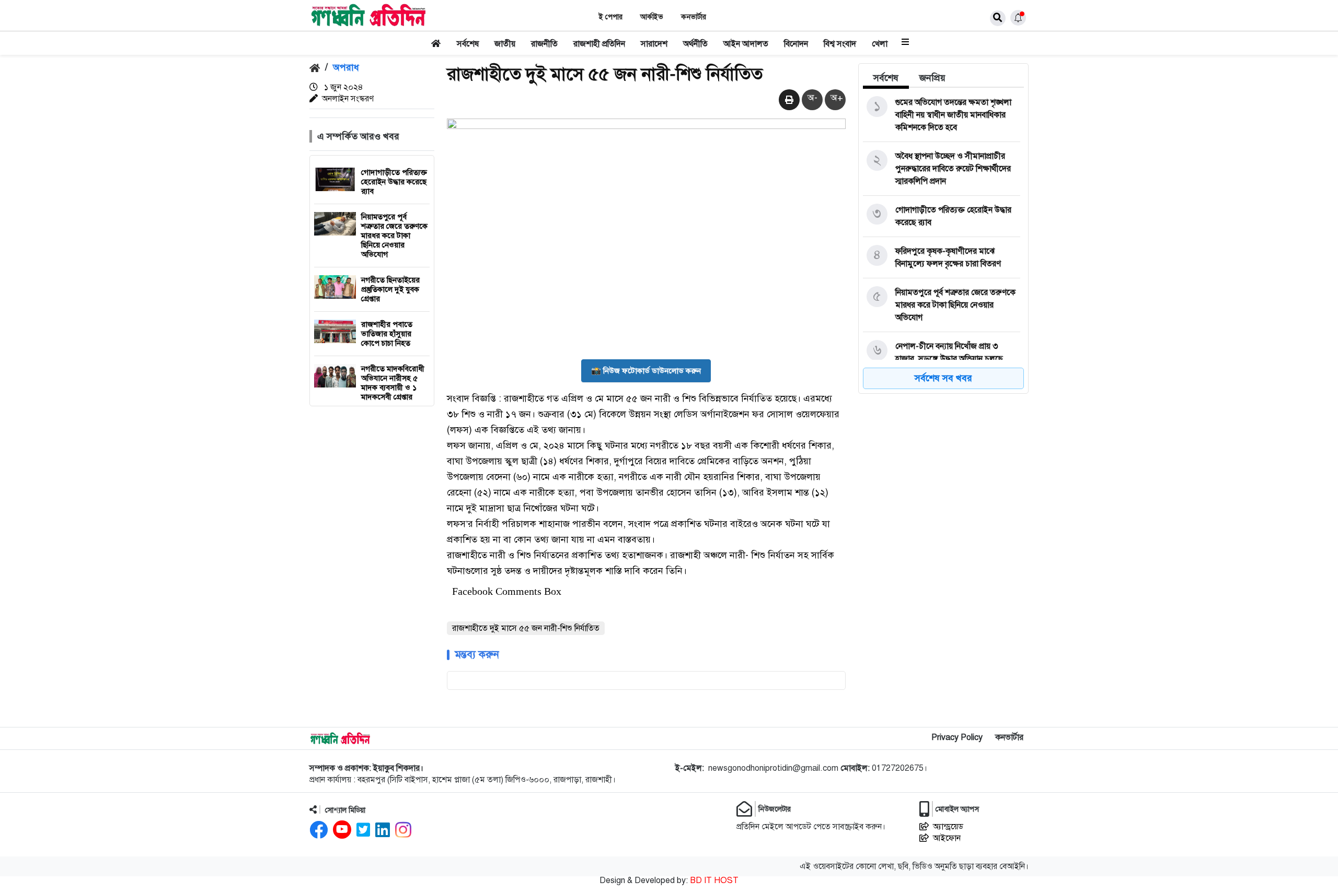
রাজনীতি (544, 44)
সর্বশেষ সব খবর (943, 378)
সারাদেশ (654, 44)
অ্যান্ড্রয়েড (948, 826)
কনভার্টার (693, 17)
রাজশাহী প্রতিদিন (599, 44)
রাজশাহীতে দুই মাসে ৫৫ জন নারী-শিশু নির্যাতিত (525, 628)
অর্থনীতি (695, 44)
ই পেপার (610, 17)
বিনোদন (796, 44)
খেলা (879, 44)
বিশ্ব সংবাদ (840, 44)
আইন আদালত (745, 44)
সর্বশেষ (468, 44)
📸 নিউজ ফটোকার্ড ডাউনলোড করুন (646, 370)
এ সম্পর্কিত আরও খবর (358, 136)
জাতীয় (504, 44)
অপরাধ (346, 67)
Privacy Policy (957, 737)
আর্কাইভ (651, 17)
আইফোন (947, 838)
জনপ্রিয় (932, 78)
